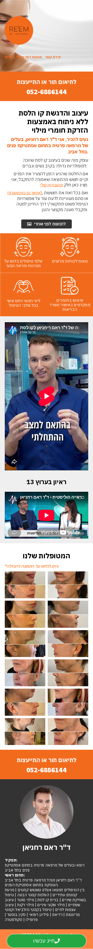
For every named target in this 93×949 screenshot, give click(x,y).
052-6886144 (46, 91)
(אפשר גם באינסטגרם (23, 192)
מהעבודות (55, 185)
